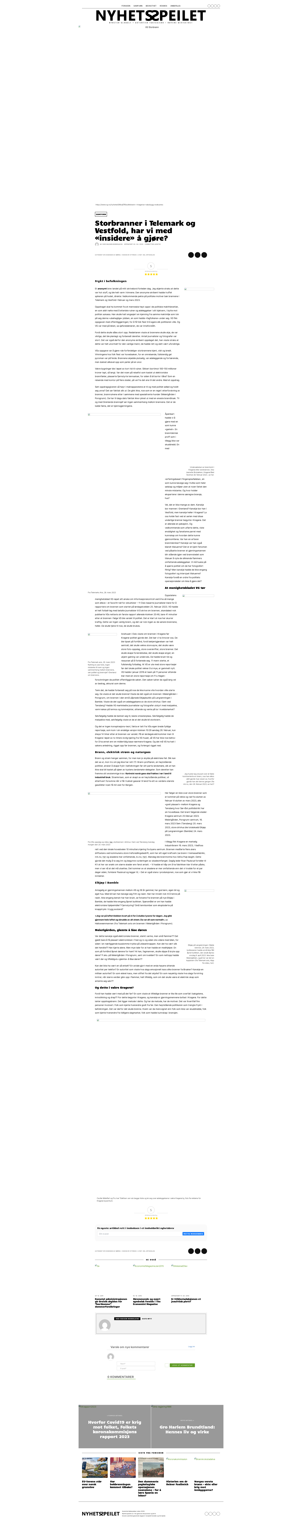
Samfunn (101, 214)
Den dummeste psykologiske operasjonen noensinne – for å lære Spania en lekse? (149, 1488)
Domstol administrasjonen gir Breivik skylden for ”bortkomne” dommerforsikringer (111, 1302)
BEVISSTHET (151, 6)
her (212, 475)
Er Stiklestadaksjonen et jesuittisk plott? (186, 1300)
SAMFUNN (138, 6)
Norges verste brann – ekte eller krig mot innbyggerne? (205, 1485)
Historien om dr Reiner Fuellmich (177, 1483)
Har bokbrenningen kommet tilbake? (121, 1484)
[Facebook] (209, 5)
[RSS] (215, 5)
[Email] (218, 5)
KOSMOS (163, 6)
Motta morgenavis (193, 1234)
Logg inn (191, 1346)
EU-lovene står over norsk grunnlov (92, 1484)
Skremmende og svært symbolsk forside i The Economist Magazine (147, 1301)
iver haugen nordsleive (112, 244)
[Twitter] (212, 5)
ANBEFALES (175, 6)
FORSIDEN (126, 6)
